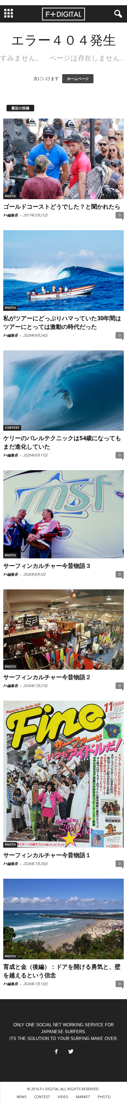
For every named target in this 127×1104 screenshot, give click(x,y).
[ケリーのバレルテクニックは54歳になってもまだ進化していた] (63, 390)
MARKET (83, 1096)
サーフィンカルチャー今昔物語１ (47, 855)
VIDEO (63, 1096)
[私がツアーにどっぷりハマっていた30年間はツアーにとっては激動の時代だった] (63, 270)
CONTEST (12, 427)
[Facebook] (56, 1050)
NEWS (21, 1096)
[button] (117, 14)
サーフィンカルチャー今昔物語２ (47, 677)
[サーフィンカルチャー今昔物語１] (63, 774)
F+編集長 (10, 215)
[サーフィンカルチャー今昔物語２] (63, 629)
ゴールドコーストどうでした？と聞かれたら (61, 206)
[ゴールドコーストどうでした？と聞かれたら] (63, 159)
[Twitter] (70, 1050)
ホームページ (78, 79)
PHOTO (10, 196)
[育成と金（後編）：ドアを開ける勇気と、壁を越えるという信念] (63, 919)
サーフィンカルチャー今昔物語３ (47, 565)
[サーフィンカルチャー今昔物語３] (63, 514)
